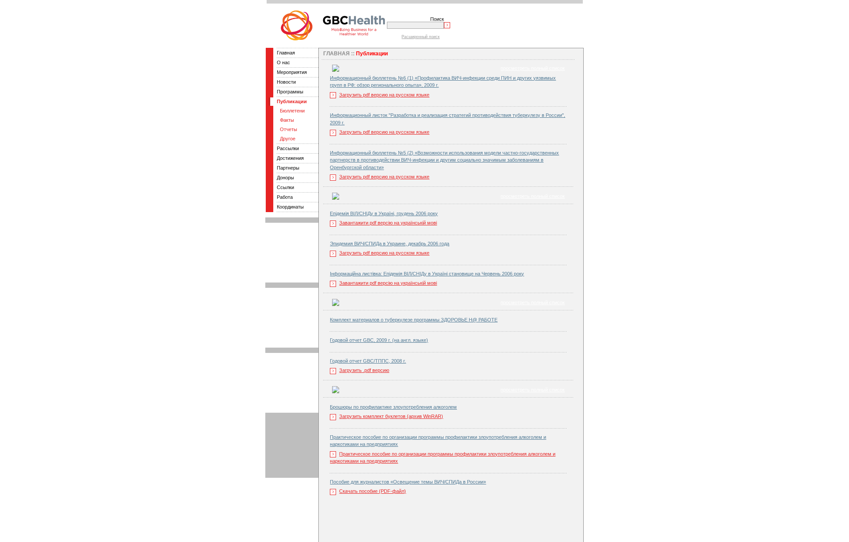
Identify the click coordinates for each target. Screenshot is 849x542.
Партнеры (288, 167)
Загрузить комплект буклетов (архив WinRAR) (391, 416)
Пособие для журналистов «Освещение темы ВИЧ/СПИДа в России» (408, 481)
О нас (283, 62)
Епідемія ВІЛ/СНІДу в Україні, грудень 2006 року (384, 213)
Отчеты (288, 129)
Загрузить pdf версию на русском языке (384, 94)
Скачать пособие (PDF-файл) (372, 491)
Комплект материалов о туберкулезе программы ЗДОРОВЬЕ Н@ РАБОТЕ (413, 319)
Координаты (290, 206)
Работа (285, 197)
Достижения (290, 158)
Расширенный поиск (421, 37)
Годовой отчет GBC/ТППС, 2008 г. (368, 361)
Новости (286, 82)
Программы (290, 91)
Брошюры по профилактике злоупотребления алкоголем (393, 407)
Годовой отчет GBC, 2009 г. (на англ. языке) (379, 340)
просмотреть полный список (533, 68)
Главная (286, 52)
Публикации (292, 101)
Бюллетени (292, 110)
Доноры (285, 177)
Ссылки (285, 187)
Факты (287, 120)
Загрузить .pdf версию (364, 370)
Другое (287, 138)
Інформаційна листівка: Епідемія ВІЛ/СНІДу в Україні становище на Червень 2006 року (427, 273)
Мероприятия (292, 72)
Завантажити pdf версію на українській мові (388, 222)
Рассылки (288, 148)
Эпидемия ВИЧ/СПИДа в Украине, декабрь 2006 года (389, 243)
